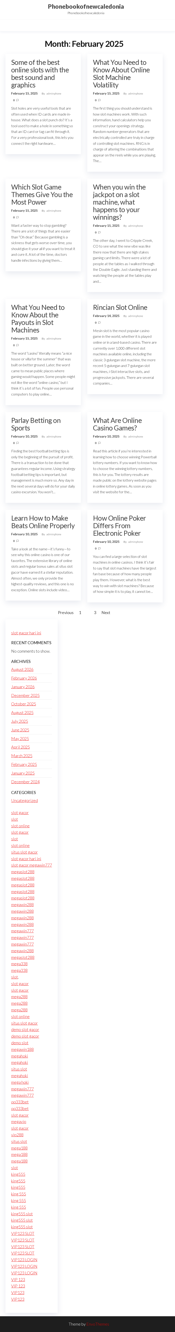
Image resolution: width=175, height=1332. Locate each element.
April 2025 (20, 746)
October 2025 (23, 703)
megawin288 (22, 904)
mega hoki (20, 1082)
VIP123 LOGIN (24, 1259)
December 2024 (25, 781)
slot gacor (20, 812)
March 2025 (21, 755)
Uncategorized (24, 800)
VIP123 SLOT (22, 1233)
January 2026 (23, 686)
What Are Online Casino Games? (117, 424)
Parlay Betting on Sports (36, 424)
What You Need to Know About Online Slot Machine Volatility (121, 73)
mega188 (19, 1147)
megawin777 (22, 930)
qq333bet (20, 1101)
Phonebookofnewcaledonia (86, 6)
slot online (20, 825)
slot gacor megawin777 (31, 865)
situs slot (19, 1068)
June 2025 (20, 729)
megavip (18, 1121)
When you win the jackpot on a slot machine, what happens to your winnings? (119, 202)
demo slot (19, 1042)
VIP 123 (18, 1279)
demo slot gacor (25, 1029)
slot (14, 819)
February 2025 (24, 764)
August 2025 (22, 712)
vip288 (17, 1134)
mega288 (19, 996)
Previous (66, 612)
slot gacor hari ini (26, 632)
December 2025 (25, 695)
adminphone (53, 93)
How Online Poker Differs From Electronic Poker (119, 525)
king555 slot (22, 1213)
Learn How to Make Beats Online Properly (43, 522)
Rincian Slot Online (120, 307)
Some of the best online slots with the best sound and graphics (40, 73)
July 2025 (19, 721)
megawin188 (22, 1049)
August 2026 (22, 669)
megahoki (19, 1055)
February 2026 (24, 678)
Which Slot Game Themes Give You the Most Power (42, 194)
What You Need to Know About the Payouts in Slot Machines (38, 318)
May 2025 (20, 738)
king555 (18, 1174)
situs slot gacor (24, 852)
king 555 (18, 1193)
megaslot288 (22, 871)
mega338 (19, 963)
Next (105, 612)
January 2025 (23, 772)
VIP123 (17, 1292)
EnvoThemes (97, 1324)
